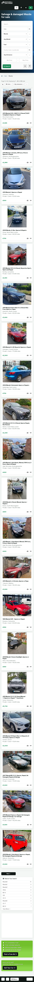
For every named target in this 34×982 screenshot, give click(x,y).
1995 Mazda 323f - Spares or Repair (14, 619)
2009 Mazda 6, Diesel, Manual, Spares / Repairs (15, 502)
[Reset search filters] (29, 66)
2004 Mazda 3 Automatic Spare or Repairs (16, 385)
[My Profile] (7, 979)
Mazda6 (17, 881)
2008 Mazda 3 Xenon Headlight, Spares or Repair (16, 657)
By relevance (18, 84)
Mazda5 (17, 901)
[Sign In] (26, 7)
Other (17, 890)
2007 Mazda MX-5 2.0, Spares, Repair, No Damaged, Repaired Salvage (15, 776)
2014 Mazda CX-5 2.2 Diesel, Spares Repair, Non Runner (16, 423)
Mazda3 (17, 887)
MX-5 (17, 892)
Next (8, 873)
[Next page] (26, 84)
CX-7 (17, 903)
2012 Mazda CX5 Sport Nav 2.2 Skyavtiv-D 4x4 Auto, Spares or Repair (16, 736)
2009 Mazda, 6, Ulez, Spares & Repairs (15, 230)
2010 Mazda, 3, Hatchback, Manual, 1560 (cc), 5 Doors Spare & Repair (17, 542)
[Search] (16, 7)
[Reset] (29, 45)
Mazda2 (17, 884)
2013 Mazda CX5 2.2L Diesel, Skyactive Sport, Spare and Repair (17, 268)
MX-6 (17, 906)
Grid (8, 84)
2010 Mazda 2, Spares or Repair (12, 192)
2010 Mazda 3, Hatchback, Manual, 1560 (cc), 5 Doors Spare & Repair (17, 463)
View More (6, 909)
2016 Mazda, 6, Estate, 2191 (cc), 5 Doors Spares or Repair (15, 153)
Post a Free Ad (10, 954)
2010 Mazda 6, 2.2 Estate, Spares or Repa (15, 581)
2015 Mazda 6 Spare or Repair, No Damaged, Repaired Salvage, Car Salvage (16, 815)
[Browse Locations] (29, 50)
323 (17, 895)
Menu (15, 979)
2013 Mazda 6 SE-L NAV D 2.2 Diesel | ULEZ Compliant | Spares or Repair (16, 114)
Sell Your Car (9, 968)
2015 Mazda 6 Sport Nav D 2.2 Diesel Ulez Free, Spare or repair (15, 308)
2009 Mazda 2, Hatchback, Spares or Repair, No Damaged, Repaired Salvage (16, 855)
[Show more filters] (25, 66)
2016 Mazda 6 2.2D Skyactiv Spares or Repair (17, 347)
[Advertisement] (17, 925)
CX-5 (17, 898)
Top (29, 979)
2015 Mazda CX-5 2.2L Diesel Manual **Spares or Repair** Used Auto (14, 697)
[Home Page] (3, 979)
